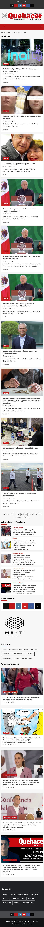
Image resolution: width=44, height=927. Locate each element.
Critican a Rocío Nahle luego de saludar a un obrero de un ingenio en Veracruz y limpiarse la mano (24, 532)
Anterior (6, 514)
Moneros (15, 538)
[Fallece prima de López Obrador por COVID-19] (22, 147)
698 (22, 514)
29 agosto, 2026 (8, 702)
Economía (6, 654)
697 (19, 514)
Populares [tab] (20, 522)
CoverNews (16, 924)
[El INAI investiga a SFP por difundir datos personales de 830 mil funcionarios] (22, 52)
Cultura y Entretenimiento (18, 649)
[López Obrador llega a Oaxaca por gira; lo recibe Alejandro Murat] (22, 477)
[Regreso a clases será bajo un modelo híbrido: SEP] (22, 432)
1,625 (19, 517)
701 (33, 514)
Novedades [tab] (8, 522)
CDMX (4, 649)
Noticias (6, 64)
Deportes (34, 649)
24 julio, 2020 (8, 74)
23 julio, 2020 (8, 451)
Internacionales (18, 654)
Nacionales (15, 528)
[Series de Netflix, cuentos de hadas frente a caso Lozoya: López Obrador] (22, 192)
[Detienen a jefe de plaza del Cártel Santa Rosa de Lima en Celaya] (22, 100)
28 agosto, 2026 (8, 787)
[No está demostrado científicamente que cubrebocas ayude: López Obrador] (22, 240)
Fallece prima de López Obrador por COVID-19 (19, 164)
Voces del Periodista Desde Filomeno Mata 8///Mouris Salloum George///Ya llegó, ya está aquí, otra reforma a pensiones (21, 400)
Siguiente (26, 517)
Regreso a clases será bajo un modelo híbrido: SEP (20, 448)
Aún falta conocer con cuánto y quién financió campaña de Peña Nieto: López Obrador (19, 305)
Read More (6, 82)
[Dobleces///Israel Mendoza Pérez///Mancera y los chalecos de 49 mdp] (22, 335)
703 (40, 514)
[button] (3, 26)
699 (26, 514)
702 (37, 514)
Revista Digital (27, 658)
